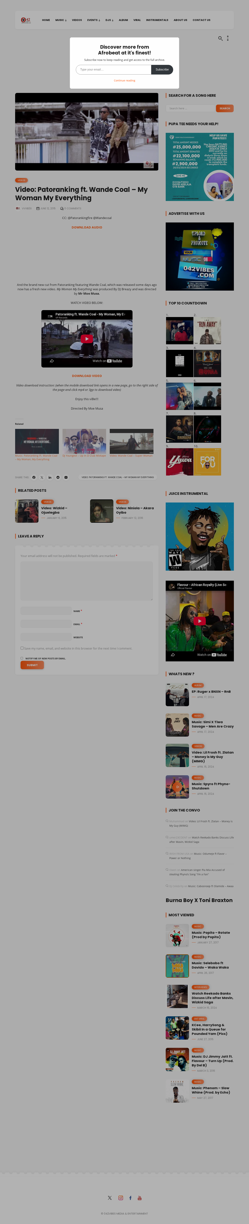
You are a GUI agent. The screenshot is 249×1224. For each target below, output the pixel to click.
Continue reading (124, 80)
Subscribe (162, 69)
